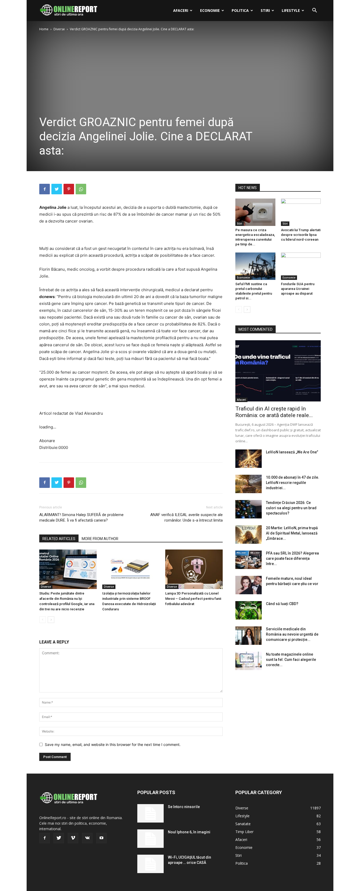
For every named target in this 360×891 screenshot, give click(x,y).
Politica (240, 10)
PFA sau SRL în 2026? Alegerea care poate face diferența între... (292, 558)
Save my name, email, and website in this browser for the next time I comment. (113, 744)
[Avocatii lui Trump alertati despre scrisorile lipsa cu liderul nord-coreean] (301, 212)
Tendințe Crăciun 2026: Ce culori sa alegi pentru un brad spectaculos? (291, 508)
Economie (210, 10)
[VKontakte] (87, 838)
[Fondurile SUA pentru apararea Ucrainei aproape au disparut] (301, 266)
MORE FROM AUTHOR (100, 539)
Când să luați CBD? (282, 604)
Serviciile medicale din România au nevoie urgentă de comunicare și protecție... (292, 634)
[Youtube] (101, 838)
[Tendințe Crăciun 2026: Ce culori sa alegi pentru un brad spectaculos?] (248, 509)
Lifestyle (291, 10)
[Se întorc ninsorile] (150, 813)
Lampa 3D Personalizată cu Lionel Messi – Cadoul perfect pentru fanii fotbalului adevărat (193, 598)
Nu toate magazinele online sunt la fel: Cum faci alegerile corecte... (291, 659)
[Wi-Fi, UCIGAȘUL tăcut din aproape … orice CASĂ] (150, 864)
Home (43, 29)
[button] (314, 10)
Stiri (265, 10)
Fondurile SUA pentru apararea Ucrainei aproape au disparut (297, 288)
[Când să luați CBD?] (248, 610)
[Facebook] (44, 189)
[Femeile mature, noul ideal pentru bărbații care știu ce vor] (248, 585)
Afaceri (180, 10)
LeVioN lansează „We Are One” (292, 452)
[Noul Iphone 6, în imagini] (150, 838)
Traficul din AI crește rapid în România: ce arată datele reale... (274, 411)
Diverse (59, 29)
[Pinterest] (69, 189)
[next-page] (51, 619)
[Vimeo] (73, 838)
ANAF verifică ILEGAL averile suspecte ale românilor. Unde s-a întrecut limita (186, 517)
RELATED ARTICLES (58, 539)
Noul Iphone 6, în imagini (189, 832)
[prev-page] (42, 619)
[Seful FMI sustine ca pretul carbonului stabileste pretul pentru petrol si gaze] (255, 266)
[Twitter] (56, 189)
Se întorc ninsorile (184, 807)
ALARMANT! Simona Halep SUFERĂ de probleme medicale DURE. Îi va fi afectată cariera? (81, 517)
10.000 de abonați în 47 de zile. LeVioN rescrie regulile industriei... (292, 482)
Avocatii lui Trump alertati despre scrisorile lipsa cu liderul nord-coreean (300, 234)
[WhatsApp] (81, 189)
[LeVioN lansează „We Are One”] (248, 458)
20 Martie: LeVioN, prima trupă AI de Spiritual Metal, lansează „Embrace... (292, 533)
